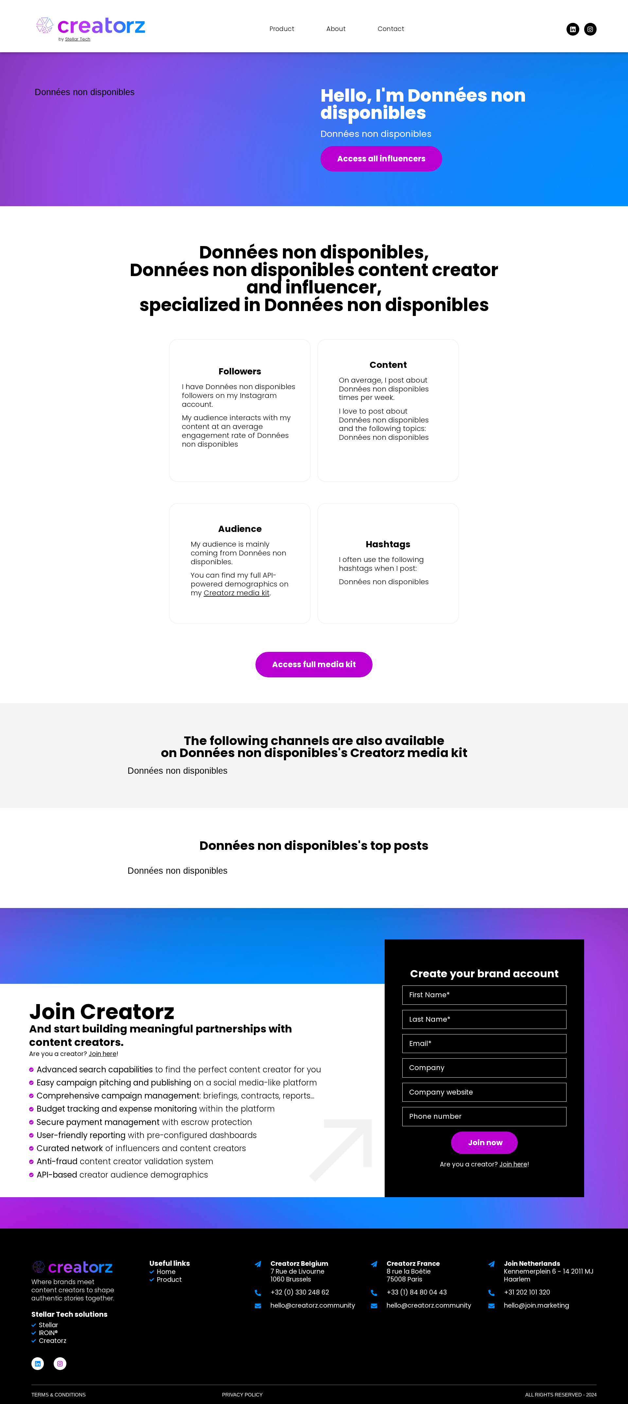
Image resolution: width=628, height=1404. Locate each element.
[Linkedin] (573, 29)
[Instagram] (590, 29)
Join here (102, 1053)
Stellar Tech (77, 39)
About (336, 29)
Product (282, 29)
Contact (391, 29)
